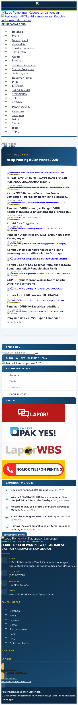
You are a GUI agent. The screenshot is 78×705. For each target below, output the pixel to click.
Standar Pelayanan (23, 69)
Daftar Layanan (20, 73)
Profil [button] (15, 35)
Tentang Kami (20, 40)
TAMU (15, 131)
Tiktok (15, 119)
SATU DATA (18, 101)
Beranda (17, 31)
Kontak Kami (19, 51)
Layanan (15, 620)
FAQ (12, 634)
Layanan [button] (17, 60)
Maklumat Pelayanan (24, 65)
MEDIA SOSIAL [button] (21, 106)
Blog (15, 127)
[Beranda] (4, 140)
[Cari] (36, 353)
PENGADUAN (19, 94)
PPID (15, 81)
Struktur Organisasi (23, 47)
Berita (13, 624)
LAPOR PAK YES (21, 90)
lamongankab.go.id (10, 6)
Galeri (16, 56)
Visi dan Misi (19, 44)
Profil (13, 615)
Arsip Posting (9, 144)
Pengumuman (18, 629)
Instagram (18, 115)
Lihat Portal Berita (14, 534)
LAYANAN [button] (18, 85)
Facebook (18, 111)
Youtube (17, 122)
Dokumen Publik (22, 77)
